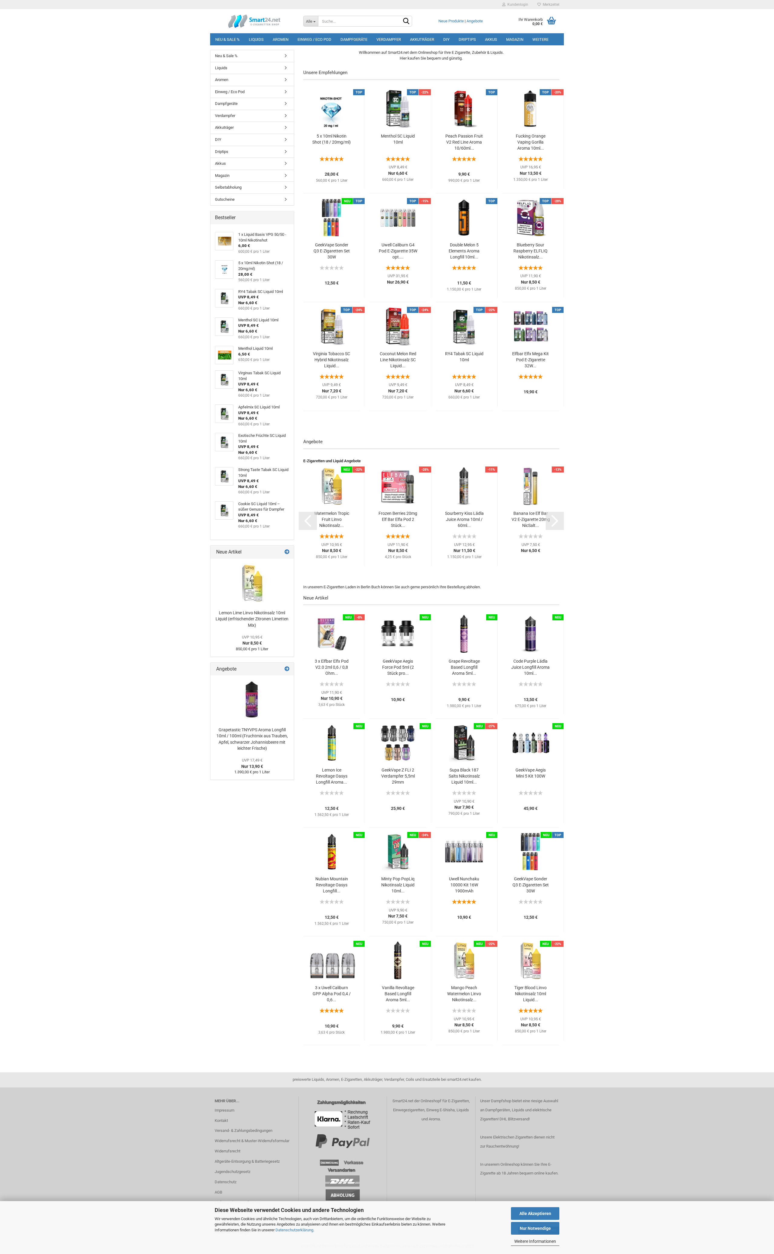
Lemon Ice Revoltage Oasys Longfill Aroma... (331, 776)
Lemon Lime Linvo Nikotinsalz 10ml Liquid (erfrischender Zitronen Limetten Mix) (252, 619)
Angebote (475, 21)
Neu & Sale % (227, 39)
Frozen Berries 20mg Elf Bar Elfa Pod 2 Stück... (398, 519)
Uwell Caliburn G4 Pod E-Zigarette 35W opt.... (398, 250)
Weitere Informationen (535, 1241)
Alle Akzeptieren (535, 1213)
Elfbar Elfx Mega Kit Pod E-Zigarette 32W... (530, 359)
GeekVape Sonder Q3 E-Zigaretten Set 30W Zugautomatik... (332, 251)
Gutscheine (225, 199)
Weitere (540, 39)
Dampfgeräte (353, 39)
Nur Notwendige (535, 1228)
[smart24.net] (254, 21)
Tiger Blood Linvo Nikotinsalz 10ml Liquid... (530, 993)
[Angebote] (287, 669)
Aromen (280, 39)
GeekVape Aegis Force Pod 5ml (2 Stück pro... (398, 667)
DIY (446, 39)
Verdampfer (388, 39)
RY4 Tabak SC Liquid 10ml (464, 356)
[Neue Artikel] (287, 552)
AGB (218, 1192)
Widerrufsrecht (227, 1151)
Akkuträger (422, 39)
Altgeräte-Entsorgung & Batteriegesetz (247, 1161)
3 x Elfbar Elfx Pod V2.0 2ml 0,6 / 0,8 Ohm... (332, 667)
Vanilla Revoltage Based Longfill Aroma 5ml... (398, 993)
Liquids (256, 39)
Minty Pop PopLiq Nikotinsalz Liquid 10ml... (398, 884)
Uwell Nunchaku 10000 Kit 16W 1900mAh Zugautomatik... (464, 885)
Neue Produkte (451, 21)
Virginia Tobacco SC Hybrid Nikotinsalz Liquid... (331, 359)
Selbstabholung (228, 187)
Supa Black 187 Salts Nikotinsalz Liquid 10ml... (464, 776)
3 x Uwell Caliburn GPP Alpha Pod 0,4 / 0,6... (332, 993)
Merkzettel (550, 4)
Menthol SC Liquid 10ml (398, 139)
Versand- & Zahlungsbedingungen (243, 1130)
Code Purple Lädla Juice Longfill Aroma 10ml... (530, 667)
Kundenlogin (517, 4)
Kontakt (221, 1120)
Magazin (514, 39)
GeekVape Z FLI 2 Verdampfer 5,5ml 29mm (398, 776)
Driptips (467, 39)
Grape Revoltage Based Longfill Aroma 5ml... (464, 667)
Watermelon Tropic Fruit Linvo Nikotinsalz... (331, 519)
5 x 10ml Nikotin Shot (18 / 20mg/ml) (331, 139)
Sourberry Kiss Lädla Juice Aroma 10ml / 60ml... (464, 519)
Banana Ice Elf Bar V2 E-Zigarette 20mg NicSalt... (531, 519)
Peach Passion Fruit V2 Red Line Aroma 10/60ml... (464, 142)
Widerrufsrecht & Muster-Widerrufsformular (252, 1141)
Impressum (224, 1110)
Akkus (491, 39)
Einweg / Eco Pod (314, 39)
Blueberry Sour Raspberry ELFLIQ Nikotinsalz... (530, 250)
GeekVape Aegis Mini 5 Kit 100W (530, 773)
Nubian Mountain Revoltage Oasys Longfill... (331, 884)
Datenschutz (225, 1182)
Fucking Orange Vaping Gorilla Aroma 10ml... (530, 142)
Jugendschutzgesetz (232, 1171)
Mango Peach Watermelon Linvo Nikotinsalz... (464, 993)
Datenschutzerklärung (294, 1230)
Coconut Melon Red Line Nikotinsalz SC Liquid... (398, 359)
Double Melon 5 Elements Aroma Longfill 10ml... (464, 250)
